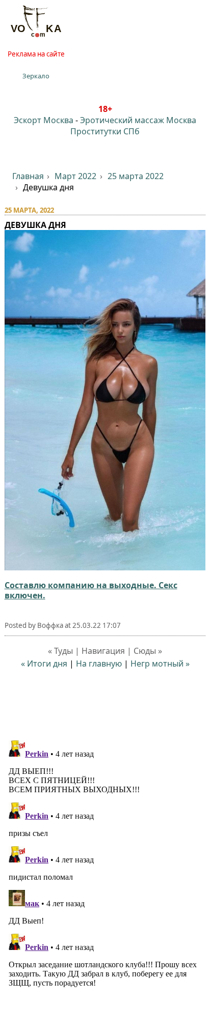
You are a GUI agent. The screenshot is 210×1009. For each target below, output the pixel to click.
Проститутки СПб (105, 131)
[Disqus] (105, 863)
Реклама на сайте (36, 54)
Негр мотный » (160, 663)
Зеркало (35, 75)
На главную (99, 663)
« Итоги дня (44, 663)
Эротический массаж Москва (138, 120)
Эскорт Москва (43, 120)
